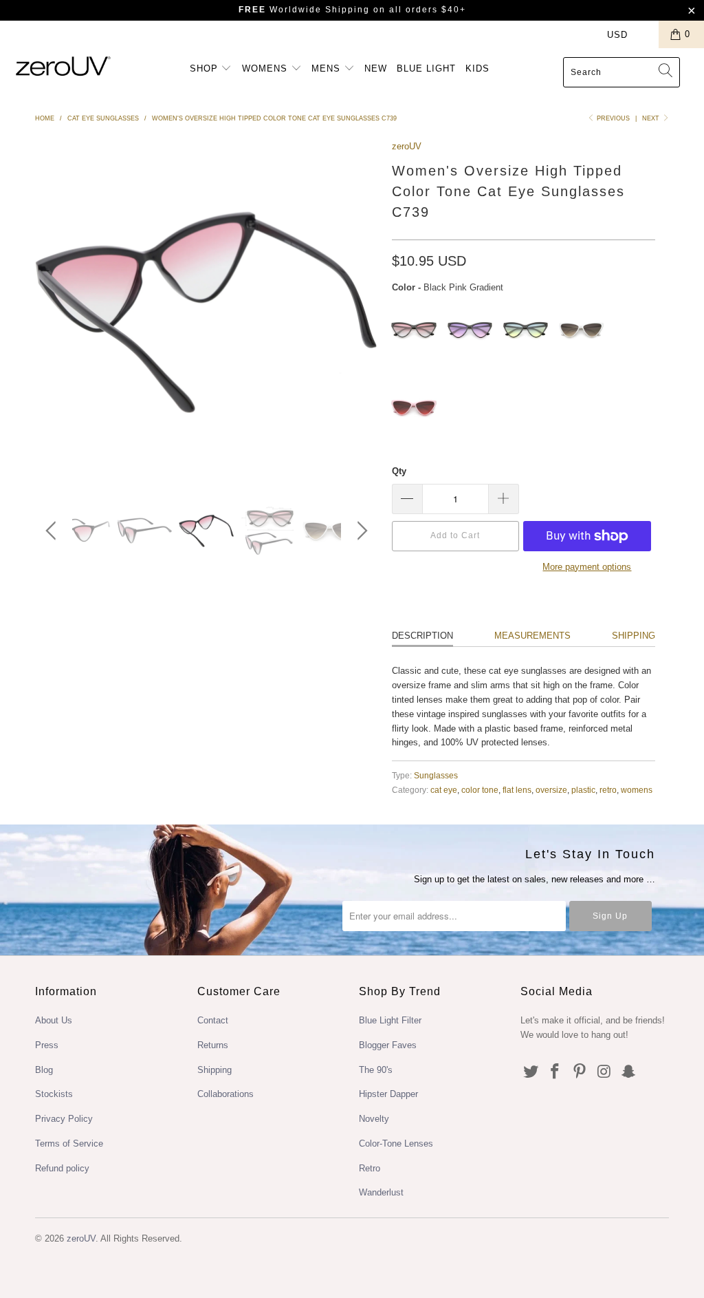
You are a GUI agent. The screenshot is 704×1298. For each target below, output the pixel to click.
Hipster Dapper (388, 1094)
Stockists (54, 1094)
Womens (266, 68)
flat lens (517, 789)
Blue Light (426, 68)
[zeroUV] (63, 65)
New (375, 68)
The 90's (376, 1070)
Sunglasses (436, 775)
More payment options (586, 567)
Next (651, 118)
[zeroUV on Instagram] (604, 1072)
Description (422, 635)
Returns (212, 1045)
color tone (479, 789)
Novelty (374, 1119)
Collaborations (225, 1094)
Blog (44, 1070)
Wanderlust (381, 1192)
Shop (205, 68)
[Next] (360, 530)
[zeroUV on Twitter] (530, 1072)
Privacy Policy (64, 1119)
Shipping (633, 635)
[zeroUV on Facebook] (555, 1072)
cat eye (443, 789)
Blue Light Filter (390, 1020)
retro (608, 789)
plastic (583, 789)
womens (636, 789)
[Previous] (53, 530)
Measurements (532, 635)
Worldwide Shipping (304, 9)
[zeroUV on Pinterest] (580, 1072)
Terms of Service (69, 1143)
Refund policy (62, 1168)
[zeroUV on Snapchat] (629, 1072)
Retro (369, 1168)
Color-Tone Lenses (396, 1143)
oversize (551, 789)
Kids (477, 68)
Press (46, 1045)
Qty (399, 471)
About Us (53, 1020)
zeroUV (406, 146)
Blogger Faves (388, 1045)
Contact (212, 1020)
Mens (327, 68)
